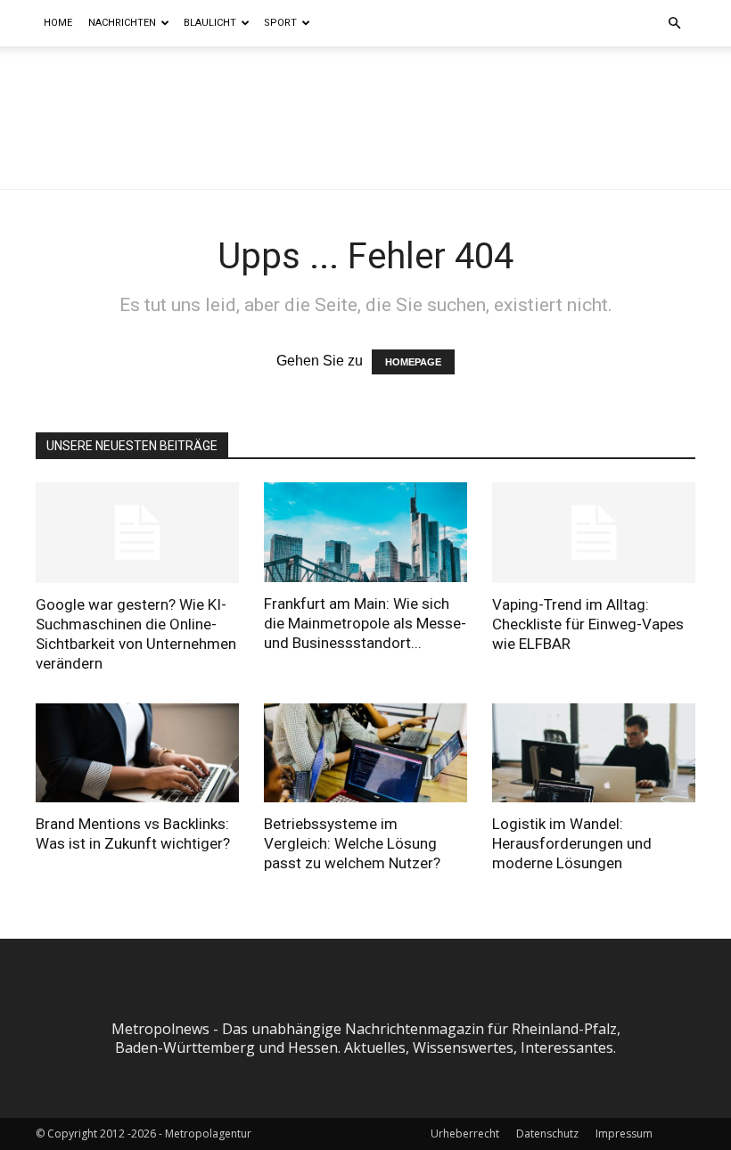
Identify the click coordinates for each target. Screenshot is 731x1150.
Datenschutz (547, 1133)
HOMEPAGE (413, 362)
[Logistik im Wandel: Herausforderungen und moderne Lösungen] (593, 753)
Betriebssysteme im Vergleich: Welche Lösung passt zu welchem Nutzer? (352, 843)
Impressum (624, 1133)
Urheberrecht (465, 1133)
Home (58, 23)
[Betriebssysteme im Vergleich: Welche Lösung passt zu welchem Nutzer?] (365, 753)
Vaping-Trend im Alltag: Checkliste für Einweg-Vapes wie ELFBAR (588, 624)
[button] (674, 23)
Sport (280, 23)
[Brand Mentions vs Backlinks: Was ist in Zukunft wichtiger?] (137, 753)
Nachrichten (122, 23)
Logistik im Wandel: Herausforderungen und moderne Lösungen (572, 843)
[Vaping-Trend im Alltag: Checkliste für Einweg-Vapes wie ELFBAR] (593, 532)
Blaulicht (210, 23)
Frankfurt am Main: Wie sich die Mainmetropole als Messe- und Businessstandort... (365, 623)
